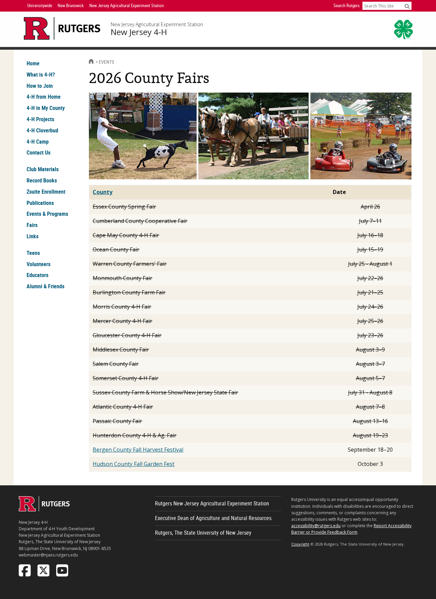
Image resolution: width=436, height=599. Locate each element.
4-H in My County (46, 108)
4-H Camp (38, 141)
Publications (40, 203)
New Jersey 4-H (139, 32)
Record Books (42, 180)
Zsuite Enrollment (46, 191)
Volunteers (38, 264)
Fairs (32, 225)
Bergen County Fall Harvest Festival (138, 449)
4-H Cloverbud (42, 130)
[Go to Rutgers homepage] (44, 509)
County (102, 192)
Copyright (300, 544)
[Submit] (407, 6)
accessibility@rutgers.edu (316, 526)
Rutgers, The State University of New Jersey (203, 532)
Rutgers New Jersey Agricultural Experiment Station (212, 503)
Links (32, 236)
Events (106, 62)
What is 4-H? (41, 74)
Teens (33, 253)
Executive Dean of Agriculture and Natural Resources (213, 518)
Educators (37, 275)
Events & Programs (47, 213)
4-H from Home (44, 96)
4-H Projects (40, 119)
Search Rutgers (346, 5)
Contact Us (38, 152)
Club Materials (43, 169)
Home (33, 63)
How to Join (40, 86)
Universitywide (39, 5)
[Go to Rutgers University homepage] (62, 28)
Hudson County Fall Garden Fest (133, 464)
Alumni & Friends (45, 286)
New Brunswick (71, 5)
